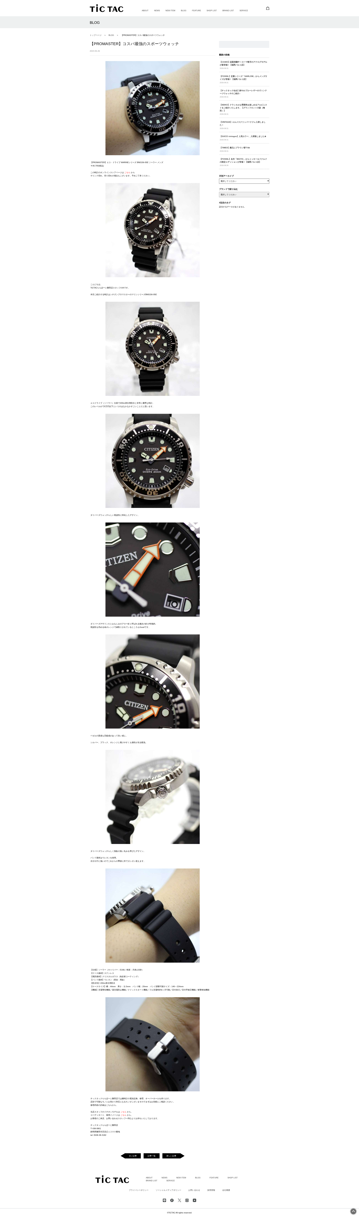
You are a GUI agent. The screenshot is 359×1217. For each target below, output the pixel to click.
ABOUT (145, 10)
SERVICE (244, 10)
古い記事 (133, 1156)
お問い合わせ (194, 1190)
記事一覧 (152, 1156)
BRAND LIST (228, 10)
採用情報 (211, 1190)
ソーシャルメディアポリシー (168, 1190)
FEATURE (196, 10)
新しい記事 (171, 1156)
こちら (127, 172)
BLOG (183, 10)
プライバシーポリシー (139, 1190)
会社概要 (226, 1190)
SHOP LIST (212, 10)
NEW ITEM (170, 10)
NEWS (157, 10)
